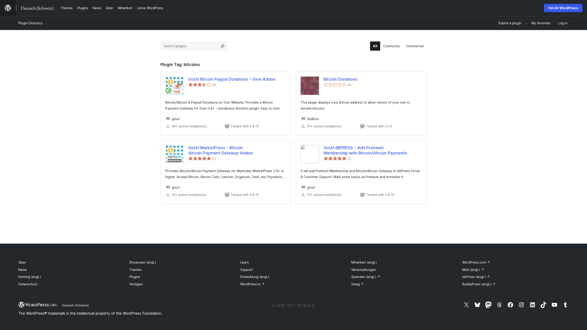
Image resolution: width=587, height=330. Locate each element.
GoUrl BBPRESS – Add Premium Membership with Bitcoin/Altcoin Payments (365, 150)
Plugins (134, 277)
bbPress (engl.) (476, 277)
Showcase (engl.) (142, 262)
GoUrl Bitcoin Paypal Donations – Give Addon (231, 79)
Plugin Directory (30, 23)
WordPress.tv (252, 284)
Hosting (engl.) (29, 277)
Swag (357, 284)
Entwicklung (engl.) (254, 277)
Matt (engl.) (473, 270)
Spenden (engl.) (365, 277)
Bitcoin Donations (340, 79)
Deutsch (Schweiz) (75, 305)
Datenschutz (28, 284)
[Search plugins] (222, 46)
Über (22, 262)
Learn (244, 262)
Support (246, 270)
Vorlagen (136, 284)
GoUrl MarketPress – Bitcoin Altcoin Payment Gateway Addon (220, 150)
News (22, 270)
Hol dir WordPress (563, 8)
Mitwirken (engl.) (364, 262)
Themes (135, 270)
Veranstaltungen (363, 270)
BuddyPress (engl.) (479, 284)
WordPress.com (476, 262)
